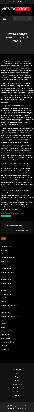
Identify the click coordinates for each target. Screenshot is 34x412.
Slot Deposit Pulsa (6, 247)
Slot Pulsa (4, 346)
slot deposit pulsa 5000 (8, 258)
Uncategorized (6, 216)
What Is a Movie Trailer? (21, 230)
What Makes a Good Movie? (14, 225)
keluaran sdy (5, 349)
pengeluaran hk (17, 384)
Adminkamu (6, 214)
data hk (17, 381)
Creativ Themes (21, 408)
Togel (17, 377)
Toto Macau (17, 388)
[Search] (30, 18)
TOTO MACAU (16, 392)
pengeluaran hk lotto (8, 342)
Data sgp (17, 373)
